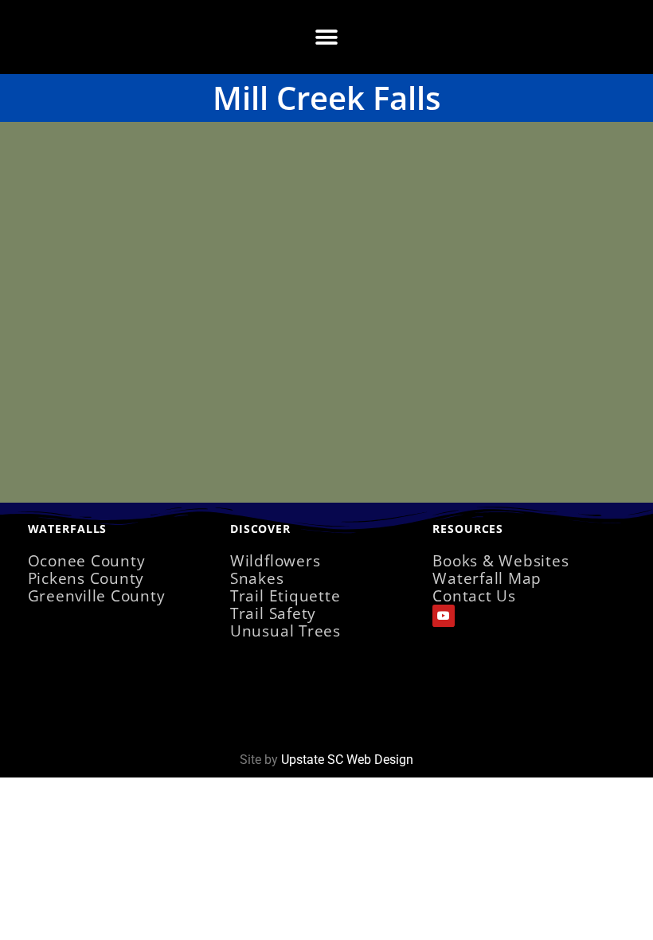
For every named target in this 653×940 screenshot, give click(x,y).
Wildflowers (275, 560)
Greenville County (97, 595)
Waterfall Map (487, 578)
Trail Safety (273, 613)
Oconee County (87, 560)
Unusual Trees (285, 630)
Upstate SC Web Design (347, 759)
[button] (327, 37)
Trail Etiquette (285, 595)
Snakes (257, 578)
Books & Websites (500, 560)
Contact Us (474, 595)
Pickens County (86, 578)
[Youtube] (443, 616)
